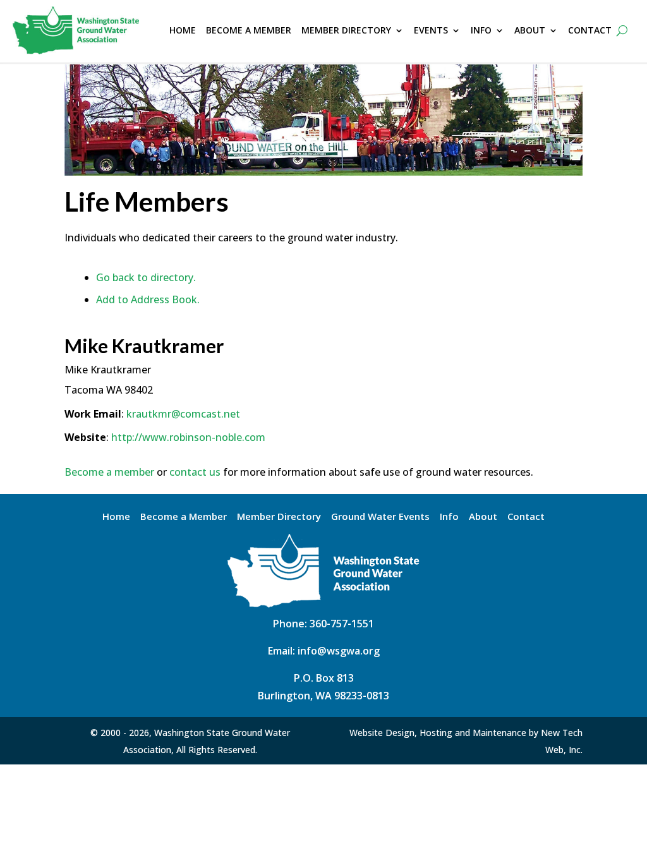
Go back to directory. (146, 277)
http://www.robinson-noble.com (188, 437)
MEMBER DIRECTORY (346, 30)
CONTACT (590, 30)
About (483, 517)
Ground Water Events (380, 517)
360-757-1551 (342, 624)
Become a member (109, 472)
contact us (195, 472)
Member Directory (279, 517)
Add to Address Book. (148, 299)
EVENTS (431, 30)
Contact (526, 517)
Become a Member (183, 517)
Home (116, 517)
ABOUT (529, 30)
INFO (481, 30)
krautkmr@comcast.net (183, 414)
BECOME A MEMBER (248, 30)
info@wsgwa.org (339, 651)
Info (449, 517)
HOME (182, 30)
